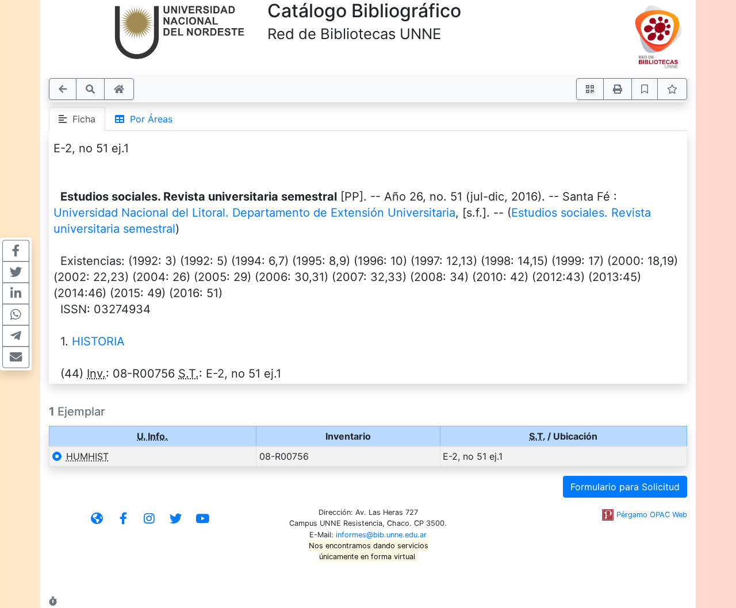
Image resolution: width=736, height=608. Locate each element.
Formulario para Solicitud (625, 486)
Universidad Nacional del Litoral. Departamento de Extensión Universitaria (254, 213)
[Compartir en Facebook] (15, 251)
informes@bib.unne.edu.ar (381, 534)
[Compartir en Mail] (15, 357)
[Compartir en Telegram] (15, 336)
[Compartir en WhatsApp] (15, 315)
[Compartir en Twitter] (15, 272)
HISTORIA (98, 341)
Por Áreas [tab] (148, 119)
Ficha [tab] (81, 119)
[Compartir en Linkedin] (15, 294)
